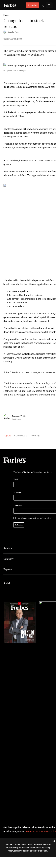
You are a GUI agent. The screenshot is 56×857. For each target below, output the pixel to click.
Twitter (26, 589)
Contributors (20, 435)
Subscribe (32, 5)
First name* (17, 492)
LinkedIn (12, 589)
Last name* (17, 506)
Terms (37, 518)
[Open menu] (49, 5)
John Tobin (14, 32)
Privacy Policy (47, 518)
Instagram (19, 589)
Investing (34, 435)
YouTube (32, 589)
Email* (16, 479)
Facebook (5, 589)
